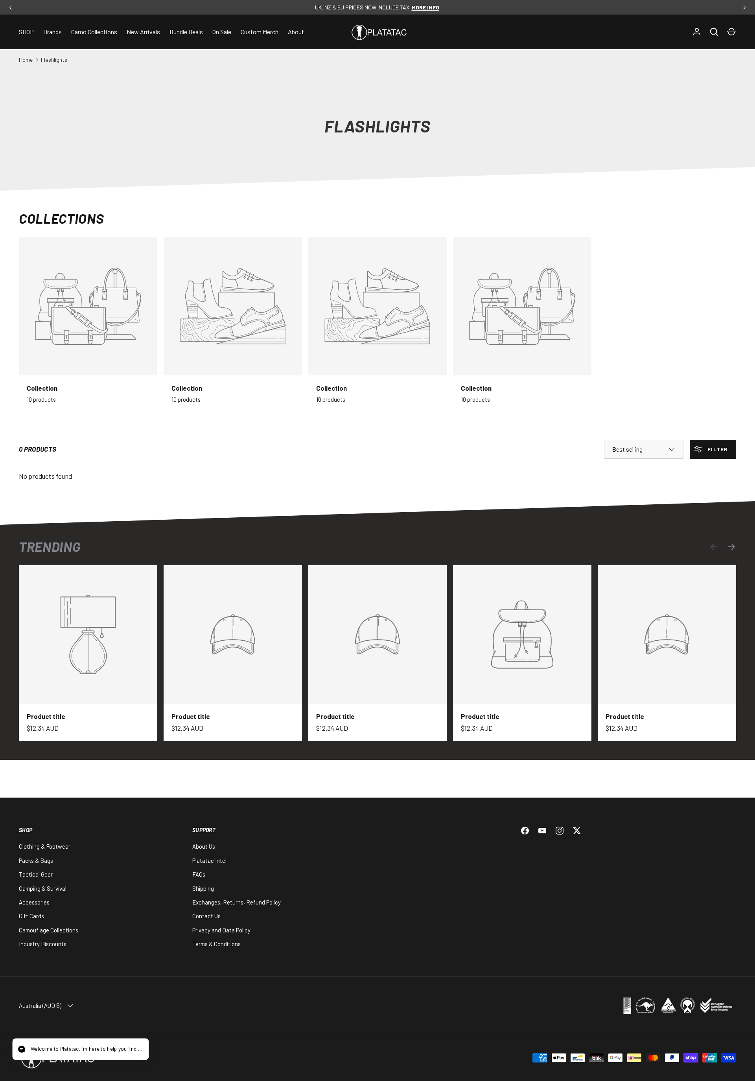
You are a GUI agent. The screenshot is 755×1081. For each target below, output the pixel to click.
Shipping (203, 888)
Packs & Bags (36, 860)
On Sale (221, 31)
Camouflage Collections (48, 930)
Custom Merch (259, 31)
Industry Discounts (42, 943)
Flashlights (54, 59)
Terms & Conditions (216, 943)
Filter (717, 449)
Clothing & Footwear (44, 846)
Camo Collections (94, 31)
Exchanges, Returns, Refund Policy (236, 902)
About (296, 31)
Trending (49, 547)
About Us (203, 846)
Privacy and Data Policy (221, 930)
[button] (731, 31)
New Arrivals (143, 31)
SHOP (26, 31)
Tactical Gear (36, 874)
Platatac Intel (209, 860)
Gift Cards (31, 915)
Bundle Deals (186, 31)
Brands (52, 31)
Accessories (34, 902)
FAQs (198, 874)
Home (26, 59)
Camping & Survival (42, 888)
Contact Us (206, 915)
